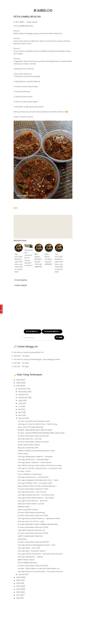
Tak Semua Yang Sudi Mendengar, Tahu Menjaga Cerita (37, 359)
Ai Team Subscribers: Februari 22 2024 (33, 442)
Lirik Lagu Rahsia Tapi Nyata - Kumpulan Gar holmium (40, 554)
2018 (18, 592)
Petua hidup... (23, 453)
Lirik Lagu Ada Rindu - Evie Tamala (32, 492)
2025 (18, 383)
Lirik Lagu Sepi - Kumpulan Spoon (31, 551)
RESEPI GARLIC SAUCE (26, 560)
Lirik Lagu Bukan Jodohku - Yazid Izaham (34, 462)
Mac (20, 415)
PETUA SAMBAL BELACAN (27, 16)
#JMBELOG (43, 10)
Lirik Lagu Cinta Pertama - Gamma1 (32, 501)
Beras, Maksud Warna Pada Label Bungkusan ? (37, 486)
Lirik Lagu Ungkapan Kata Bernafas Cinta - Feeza (38, 480)
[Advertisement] (43, 226)
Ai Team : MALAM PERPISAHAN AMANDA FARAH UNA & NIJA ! (41, 433)
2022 (18, 580)
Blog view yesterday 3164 (28, 448)
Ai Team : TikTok (24, 471)
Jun (20, 406)
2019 (18, 589)
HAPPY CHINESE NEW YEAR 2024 (30, 536)
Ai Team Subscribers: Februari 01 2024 (33, 565)
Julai (20, 403)
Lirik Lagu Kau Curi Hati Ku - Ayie (31, 521)
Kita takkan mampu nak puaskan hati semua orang (39, 465)
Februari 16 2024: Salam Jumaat (31, 504)
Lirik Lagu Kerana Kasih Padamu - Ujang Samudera (39, 518)
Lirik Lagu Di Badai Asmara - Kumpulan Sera (36, 495)
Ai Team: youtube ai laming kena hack (34, 421)
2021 (18, 583)
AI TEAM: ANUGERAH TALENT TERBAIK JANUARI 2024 (38, 524)
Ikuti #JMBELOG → (32, 331)
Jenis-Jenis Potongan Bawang (30, 427)
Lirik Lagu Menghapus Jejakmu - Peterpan (35, 456)
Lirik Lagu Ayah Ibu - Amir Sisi (29, 439)
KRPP (16, 208)
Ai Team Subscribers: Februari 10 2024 (33, 533)
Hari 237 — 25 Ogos (21, 366)
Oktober (21, 394)
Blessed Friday (24, 506)
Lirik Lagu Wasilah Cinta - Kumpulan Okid (35, 483)
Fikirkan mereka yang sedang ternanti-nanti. (36, 450)
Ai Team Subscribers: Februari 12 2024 (33, 527)
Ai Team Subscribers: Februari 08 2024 (33, 542)
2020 (18, 586)
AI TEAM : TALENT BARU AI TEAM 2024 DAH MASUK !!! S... (39, 568)
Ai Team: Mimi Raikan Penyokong (31, 512)
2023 (18, 577)
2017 (18, 595)
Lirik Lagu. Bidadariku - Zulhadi (30, 557)
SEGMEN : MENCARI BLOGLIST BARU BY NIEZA (35, 430)
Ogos (20, 400)
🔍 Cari (59, 337)
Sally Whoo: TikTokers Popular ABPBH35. (48, 259)
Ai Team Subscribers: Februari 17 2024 (33, 489)
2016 (18, 598)
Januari (21, 574)
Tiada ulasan (31, 22)
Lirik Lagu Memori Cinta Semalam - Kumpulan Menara (40, 571)
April (20, 412)
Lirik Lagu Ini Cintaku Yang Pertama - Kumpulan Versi (40, 468)
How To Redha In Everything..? (30, 474)
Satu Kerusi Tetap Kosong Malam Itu (29, 352)
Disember (22, 389)
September (23, 397)
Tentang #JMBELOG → (52, 331)
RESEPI (21, 22)
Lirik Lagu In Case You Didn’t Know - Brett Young (37, 424)
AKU (17, 22)
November (22, 391)
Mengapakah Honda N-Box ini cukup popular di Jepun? (29, 258)
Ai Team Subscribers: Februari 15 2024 (33, 515)
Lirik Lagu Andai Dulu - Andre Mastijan (33, 459)
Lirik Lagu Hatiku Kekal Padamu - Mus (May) (36, 498)
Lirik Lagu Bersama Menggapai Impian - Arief (36, 545)
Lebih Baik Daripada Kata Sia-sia (31, 530)
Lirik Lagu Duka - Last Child (29, 548)
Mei (20, 409)
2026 (18, 380)
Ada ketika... (22, 539)
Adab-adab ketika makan (29, 445)
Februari (22, 418)
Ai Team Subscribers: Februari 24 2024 (33, 436)
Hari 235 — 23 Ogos (21, 363)
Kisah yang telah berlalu (28, 509)
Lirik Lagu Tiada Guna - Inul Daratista (33, 477)
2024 (18, 386)
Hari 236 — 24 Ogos (21, 356)
